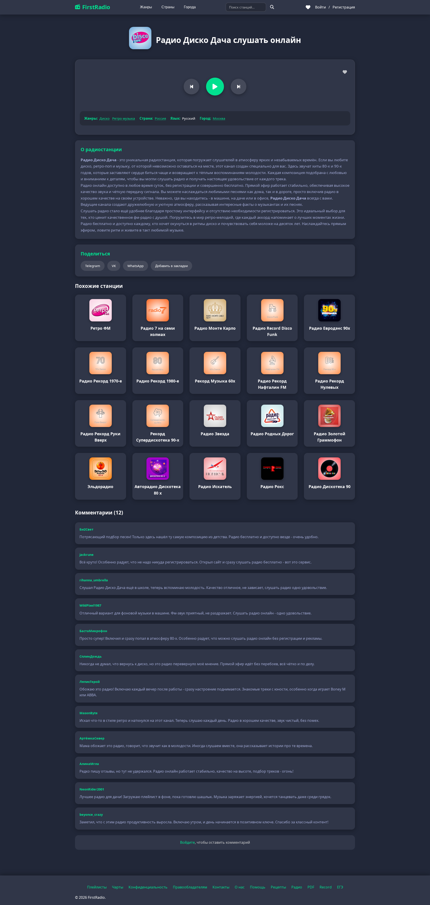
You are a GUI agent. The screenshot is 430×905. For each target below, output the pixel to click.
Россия (160, 118)
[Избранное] (307, 7)
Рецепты (278, 887)
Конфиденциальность (148, 887)
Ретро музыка (123, 118)
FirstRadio (96, 7)
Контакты (221, 887)
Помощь (257, 887)
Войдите (187, 842)
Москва (219, 118)
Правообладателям (190, 887)
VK (114, 265)
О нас (240, 887)
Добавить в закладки (171, 266)
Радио (296, 887)
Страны (167, 7)
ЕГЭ (340, 887)
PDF (310, 887)
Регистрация (344, 7)
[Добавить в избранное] (345, 72)
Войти (320, 7)
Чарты (117, 887)
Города (190, 7)
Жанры (146, 7)
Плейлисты (97, 887)
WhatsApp (135, 265)
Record (326, 887)
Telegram (92, 265)
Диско (104, 118)
